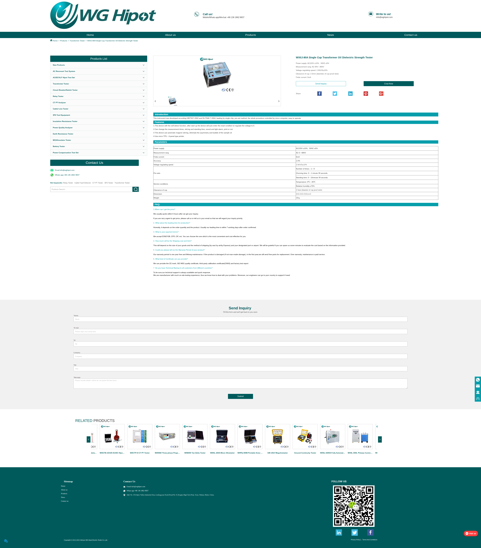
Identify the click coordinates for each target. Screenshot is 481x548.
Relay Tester (68, 183)
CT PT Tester (97, 183)
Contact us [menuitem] (410, 34)
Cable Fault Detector (83, 183)
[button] (250, 35)
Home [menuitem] (90, 34)
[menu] (250, 35)
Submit (240, 396)
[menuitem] (250, 35)
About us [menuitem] (170, 34)
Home (55, 41)
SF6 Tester (108, 183)
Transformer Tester (77, 41)
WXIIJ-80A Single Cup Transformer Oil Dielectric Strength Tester (112, 41)
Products (63, 41)
